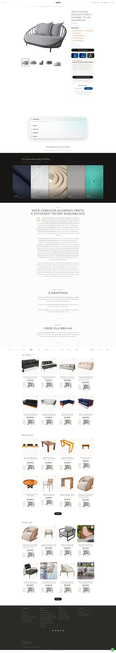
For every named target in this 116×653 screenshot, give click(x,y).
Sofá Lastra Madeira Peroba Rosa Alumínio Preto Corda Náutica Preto (30, 414)
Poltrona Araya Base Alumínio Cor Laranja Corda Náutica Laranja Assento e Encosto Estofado (85, 545)
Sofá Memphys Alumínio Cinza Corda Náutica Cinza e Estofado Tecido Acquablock (67, 377)
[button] (2, 2)
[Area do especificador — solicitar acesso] (102, 2)
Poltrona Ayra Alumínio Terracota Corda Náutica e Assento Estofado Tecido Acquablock (85, 495)
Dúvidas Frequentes (26, 621)
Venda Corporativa (63, 610)
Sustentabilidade (62, 612)
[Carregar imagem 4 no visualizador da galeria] (49, 62)
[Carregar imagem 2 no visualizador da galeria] (33, 62)
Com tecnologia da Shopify (34, 647)
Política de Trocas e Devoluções (29, 617)
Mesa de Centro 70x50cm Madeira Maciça (85, 458)
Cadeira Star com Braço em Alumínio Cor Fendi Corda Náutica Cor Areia (49, 495)
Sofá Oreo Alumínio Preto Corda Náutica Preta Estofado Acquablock (49, 377)
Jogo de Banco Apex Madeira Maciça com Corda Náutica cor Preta (30, 458)
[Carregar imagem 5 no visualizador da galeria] (57, 62)
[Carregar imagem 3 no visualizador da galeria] (41, 62)
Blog (23, 610)
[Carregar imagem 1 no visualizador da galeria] (25, 62)
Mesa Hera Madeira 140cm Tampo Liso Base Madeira (30, 495)
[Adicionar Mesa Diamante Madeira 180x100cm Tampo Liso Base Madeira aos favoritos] (55, 440)
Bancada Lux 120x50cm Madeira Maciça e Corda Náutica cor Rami (67, 495)
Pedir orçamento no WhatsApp (83, 77)
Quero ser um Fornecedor (46, 620)
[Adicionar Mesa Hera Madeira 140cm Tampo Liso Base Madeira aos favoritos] (36, 476)
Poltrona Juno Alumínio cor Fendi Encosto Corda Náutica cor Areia (48, 545)
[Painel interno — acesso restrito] (105, 2)
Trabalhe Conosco (44, 610)
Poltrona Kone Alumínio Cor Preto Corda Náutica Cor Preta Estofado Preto (30, 582)
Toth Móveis (27, 647)
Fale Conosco (43, 626)
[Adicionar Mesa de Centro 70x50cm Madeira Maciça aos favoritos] (92, 440)
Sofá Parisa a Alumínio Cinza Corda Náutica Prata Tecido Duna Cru (48, 414)
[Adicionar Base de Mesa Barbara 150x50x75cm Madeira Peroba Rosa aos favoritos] (73, 440)
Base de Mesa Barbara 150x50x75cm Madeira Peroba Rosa (67, 458)
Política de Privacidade (27, 619)
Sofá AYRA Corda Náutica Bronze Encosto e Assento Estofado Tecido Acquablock (85, 377)
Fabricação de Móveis (64, 619)
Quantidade (73, 43)
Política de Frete (25, 614)
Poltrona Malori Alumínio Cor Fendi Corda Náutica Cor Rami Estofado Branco (67, 582)
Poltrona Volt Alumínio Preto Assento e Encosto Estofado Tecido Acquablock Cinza (67, 545)
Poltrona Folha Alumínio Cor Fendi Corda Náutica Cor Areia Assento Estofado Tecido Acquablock (49, 582)
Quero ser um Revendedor (46, 612)
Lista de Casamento (63, 614)
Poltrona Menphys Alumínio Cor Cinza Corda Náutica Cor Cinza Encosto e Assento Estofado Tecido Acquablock (86, 582)
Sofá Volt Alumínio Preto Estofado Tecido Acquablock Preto (30, 377)
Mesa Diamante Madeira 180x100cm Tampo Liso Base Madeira (48, 458)
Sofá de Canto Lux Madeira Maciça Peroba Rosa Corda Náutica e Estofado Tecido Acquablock (67, 414)
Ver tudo (58, 513)
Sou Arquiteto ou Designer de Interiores (47, 623)
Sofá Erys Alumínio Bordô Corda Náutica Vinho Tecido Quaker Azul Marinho (86, 414)
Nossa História (25, 612)
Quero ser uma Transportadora (47, 614)
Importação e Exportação (64, 617)
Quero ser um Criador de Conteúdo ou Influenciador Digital (48, 617)
